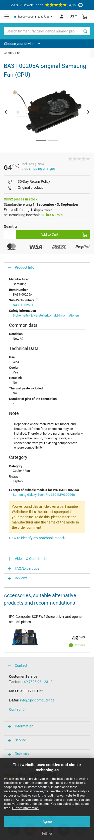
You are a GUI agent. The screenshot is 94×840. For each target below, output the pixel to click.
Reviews (21, 578)
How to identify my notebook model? (37, 538)
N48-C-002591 (23, 305)
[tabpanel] (47, 111)
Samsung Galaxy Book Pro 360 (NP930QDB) (44, 495)
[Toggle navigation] (7, 16)
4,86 (43, 5)
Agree (47, 822)
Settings (47, 833)
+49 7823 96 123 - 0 (37, 682)
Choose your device (19, 44)
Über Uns (22, 754)
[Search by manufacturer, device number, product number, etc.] (85, 31)
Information (24, 726)
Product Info (24, 267)
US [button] (72, 16)
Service (20, 740)
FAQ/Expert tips (27, 568)
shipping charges (42, 168)
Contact (21, 666)
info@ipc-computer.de (37, 700)
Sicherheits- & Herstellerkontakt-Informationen (46, 315)
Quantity (11, 226)
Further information (25, 808)
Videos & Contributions (32, 559)
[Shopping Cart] (85, 16)
